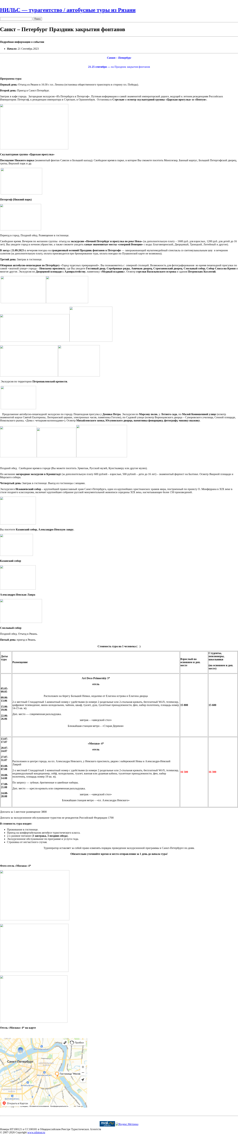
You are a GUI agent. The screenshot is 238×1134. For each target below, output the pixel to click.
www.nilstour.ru (36, 1132)
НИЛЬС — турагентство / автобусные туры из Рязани (68, 10)
